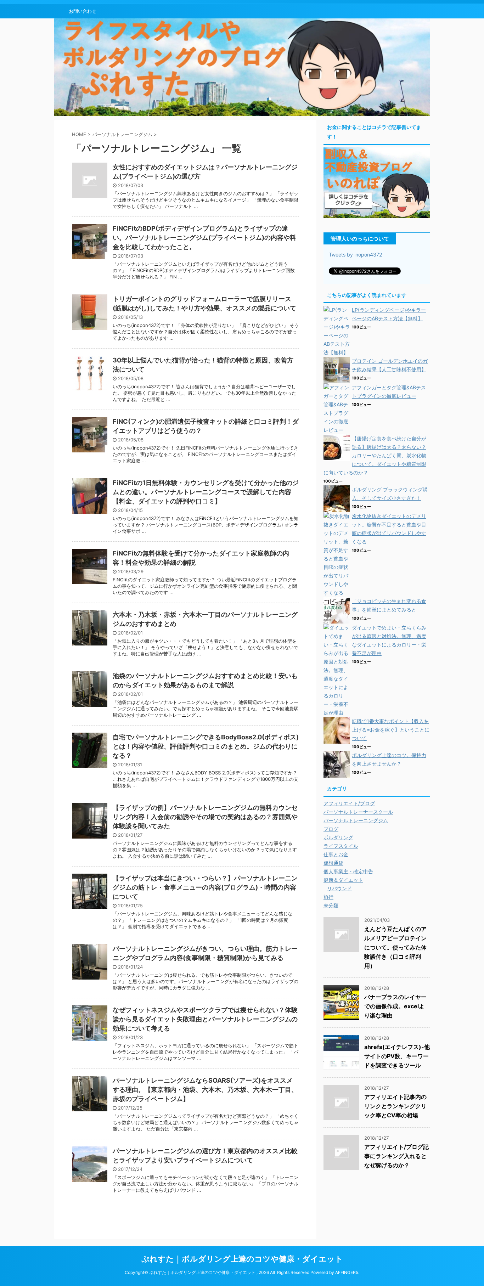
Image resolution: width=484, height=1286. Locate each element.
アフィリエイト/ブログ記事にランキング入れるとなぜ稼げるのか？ (396, 1156)
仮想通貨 (333, 863)
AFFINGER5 (346, 1272)
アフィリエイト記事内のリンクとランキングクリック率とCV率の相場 (395, 1106)
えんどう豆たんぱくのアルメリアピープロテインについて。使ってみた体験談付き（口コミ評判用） (395, 947)
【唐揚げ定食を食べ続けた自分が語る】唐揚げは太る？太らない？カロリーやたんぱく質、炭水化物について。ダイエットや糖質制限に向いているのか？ (374, 455)
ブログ (330, 829)
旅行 (328, 897)
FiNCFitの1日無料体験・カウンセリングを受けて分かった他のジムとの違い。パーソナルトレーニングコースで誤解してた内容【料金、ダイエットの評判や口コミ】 (206, 492)
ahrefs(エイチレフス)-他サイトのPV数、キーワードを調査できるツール (397, 1056)
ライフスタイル (340, 846)
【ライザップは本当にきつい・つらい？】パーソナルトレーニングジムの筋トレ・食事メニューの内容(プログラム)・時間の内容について (205, 887)
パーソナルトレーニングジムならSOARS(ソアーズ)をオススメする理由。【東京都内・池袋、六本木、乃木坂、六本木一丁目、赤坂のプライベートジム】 (205, 1089)
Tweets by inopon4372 (355, 255)
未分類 (330, 905)
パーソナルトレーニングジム (355, 820)
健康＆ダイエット (343, 880)
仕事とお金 (335, 854)
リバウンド (339, 888)
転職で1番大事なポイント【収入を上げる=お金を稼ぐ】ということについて (390, 729)
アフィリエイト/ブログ (349, 803)
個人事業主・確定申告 (348, 871)
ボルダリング (338, 837)
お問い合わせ (82, 11)
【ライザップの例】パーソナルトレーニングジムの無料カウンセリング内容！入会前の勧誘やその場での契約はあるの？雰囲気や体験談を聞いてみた (205, 817)
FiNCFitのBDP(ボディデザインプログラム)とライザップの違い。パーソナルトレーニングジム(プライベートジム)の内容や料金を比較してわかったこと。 (204, 237)
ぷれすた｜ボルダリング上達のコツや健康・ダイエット (242, 1258)
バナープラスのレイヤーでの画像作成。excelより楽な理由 (395, 1006)
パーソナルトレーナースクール (358, 812)
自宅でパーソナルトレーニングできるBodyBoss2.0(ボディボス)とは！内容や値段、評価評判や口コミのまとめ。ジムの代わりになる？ (206, 746)
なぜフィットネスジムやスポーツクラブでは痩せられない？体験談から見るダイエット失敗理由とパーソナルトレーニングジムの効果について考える (205, 1019)
